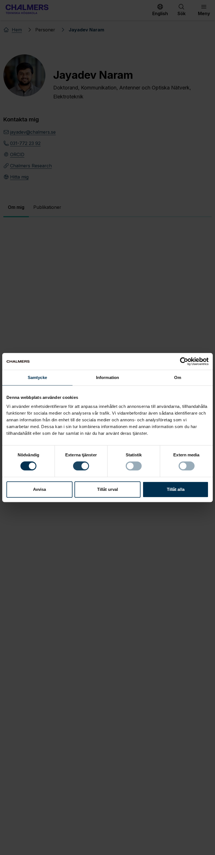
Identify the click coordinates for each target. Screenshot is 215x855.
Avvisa (39, 489)
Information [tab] (107, 377)
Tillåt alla (175, 489)
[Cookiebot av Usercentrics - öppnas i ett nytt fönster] (184, 361)
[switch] (81, 465)
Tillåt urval (107, 489)
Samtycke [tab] (37, 377)
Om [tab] (177, 377)
